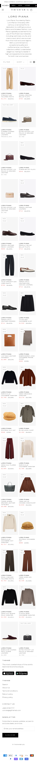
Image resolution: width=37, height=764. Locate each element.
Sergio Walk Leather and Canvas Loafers (26, 283)
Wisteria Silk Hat (8, 430)
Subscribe (10, 735)
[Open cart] (31, 10)
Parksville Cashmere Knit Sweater (7, 541)
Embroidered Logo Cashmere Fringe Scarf (27, 358)
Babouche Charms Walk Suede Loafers (8, 651)
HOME (27, 5)
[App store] (8, 673)
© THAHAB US (18, 744)
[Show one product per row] (31, 62)
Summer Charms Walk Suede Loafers (7, 133)
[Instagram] (3, 669)
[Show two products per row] (34, 62)
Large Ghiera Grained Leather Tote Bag (8, 503)
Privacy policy (7, 697)
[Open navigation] (3, 9)
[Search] (28, 10)
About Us (6, 688)
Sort (20, 62)
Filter (6, 62)
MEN (13, 5)
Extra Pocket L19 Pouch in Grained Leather (26, 133)
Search (5, 684)
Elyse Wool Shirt (26, 430)
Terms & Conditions (10, 691)
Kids (20, 5)
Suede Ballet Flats (27, 169)
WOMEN (5, 5)
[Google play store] (22, 673)
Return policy (7, 694)
